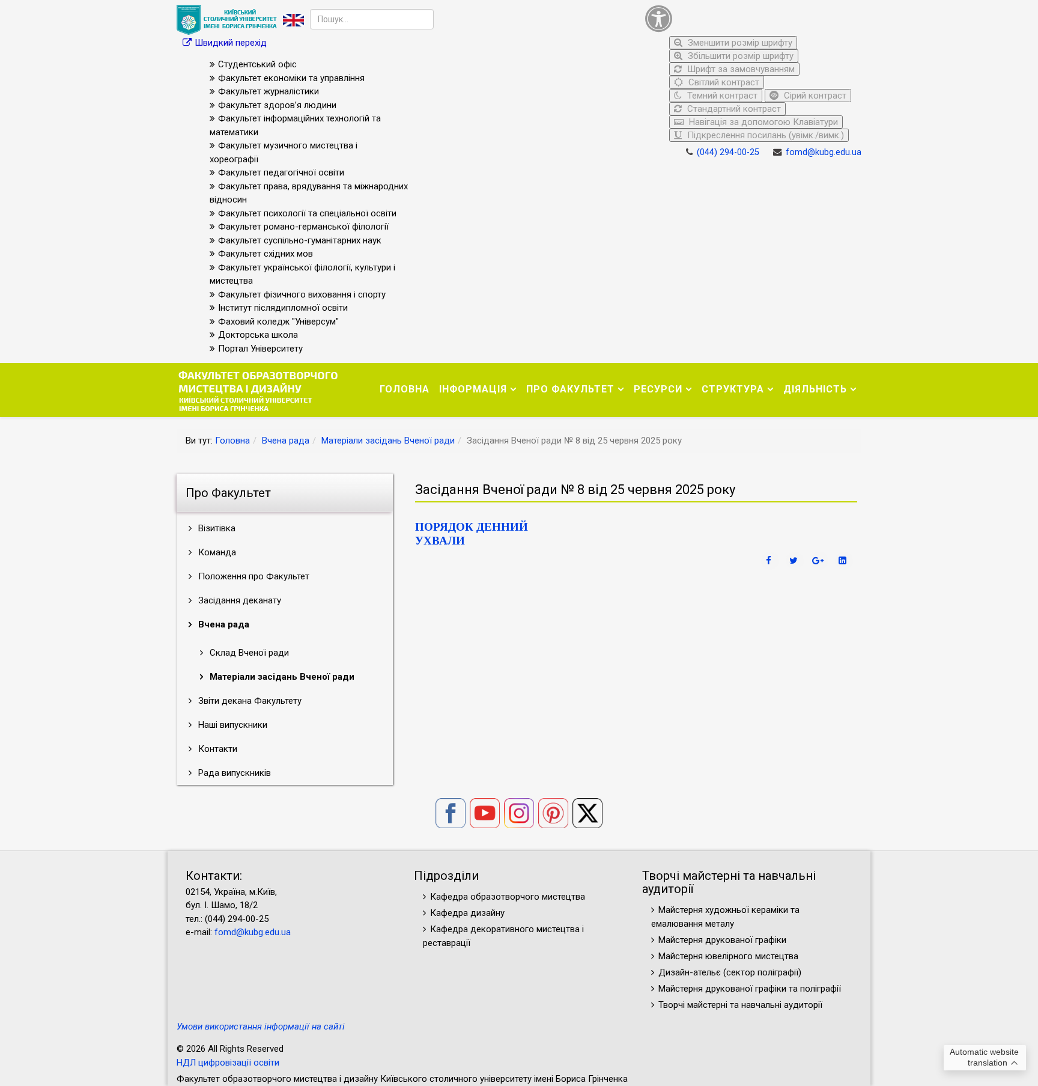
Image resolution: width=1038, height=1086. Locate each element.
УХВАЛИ (440, 540)
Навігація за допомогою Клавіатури (762, 122)
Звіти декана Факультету (249, 700)
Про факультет (570, 389)
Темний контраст (721, 95)
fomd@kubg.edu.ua (823, 152)
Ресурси (658, 389)
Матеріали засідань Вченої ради (388, 440)
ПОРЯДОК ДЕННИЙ (471, 526)
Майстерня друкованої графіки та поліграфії (749, 988)
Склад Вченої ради (248, 652)
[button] (750, 18)
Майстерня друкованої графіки (723, 940)
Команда (216, 552)
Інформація (473, 389)
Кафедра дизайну (467, 913)
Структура (733, 389)
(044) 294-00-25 (728, 152)
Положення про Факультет (252, 576)
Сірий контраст (814, 95)
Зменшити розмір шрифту (738, 42)
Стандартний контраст (733, 108)
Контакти (216, 748)
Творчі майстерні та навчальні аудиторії (740, 1004)
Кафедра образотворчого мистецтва (507, 896)
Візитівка (215, 528)
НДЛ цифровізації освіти (228, 1062)
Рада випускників (233, 772)
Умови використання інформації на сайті (261, 1026)
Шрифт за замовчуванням (740, 69)
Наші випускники (231, 724)
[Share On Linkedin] (844, 561)
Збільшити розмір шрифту (739, 55)
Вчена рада (285, 440)
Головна (404, 389)
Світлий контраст (722, 82)
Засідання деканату (238, 600)
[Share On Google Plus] (819, 561)
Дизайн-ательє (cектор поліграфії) (729, 972)
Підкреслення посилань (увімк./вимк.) (764, 135)
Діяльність (815, 389)
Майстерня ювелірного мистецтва (728, 956)
